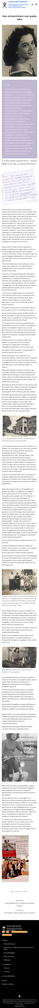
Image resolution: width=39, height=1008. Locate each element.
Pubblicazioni (7, 960)
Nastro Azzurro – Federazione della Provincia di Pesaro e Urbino (19, 948)
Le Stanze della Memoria (8, 976)
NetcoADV (22, 1006)
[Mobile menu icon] (36, 4)
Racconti (25, 891)
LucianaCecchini (18, 891)
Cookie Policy (18, 1003)
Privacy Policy (20, 1004)
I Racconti (6, 968)
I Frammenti (7, 971)
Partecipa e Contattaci (8, 984)
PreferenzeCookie (29, 1003)
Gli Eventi (4, 980)
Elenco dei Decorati (9, 956)
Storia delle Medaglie (9, 953)
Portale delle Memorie (9, 944)
